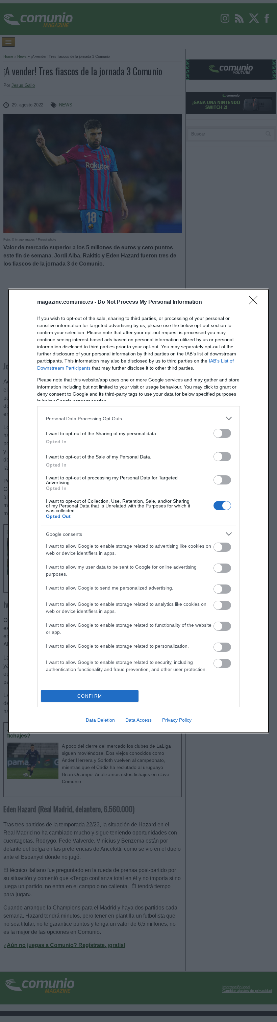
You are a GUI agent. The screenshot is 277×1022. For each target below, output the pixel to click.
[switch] (222, 433)
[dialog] (138, 511)
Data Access (138, 720)
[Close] (255, 302)
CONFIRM (89, 696)
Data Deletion (100, 720)
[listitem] (138, 418)
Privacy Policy (177, 720)
